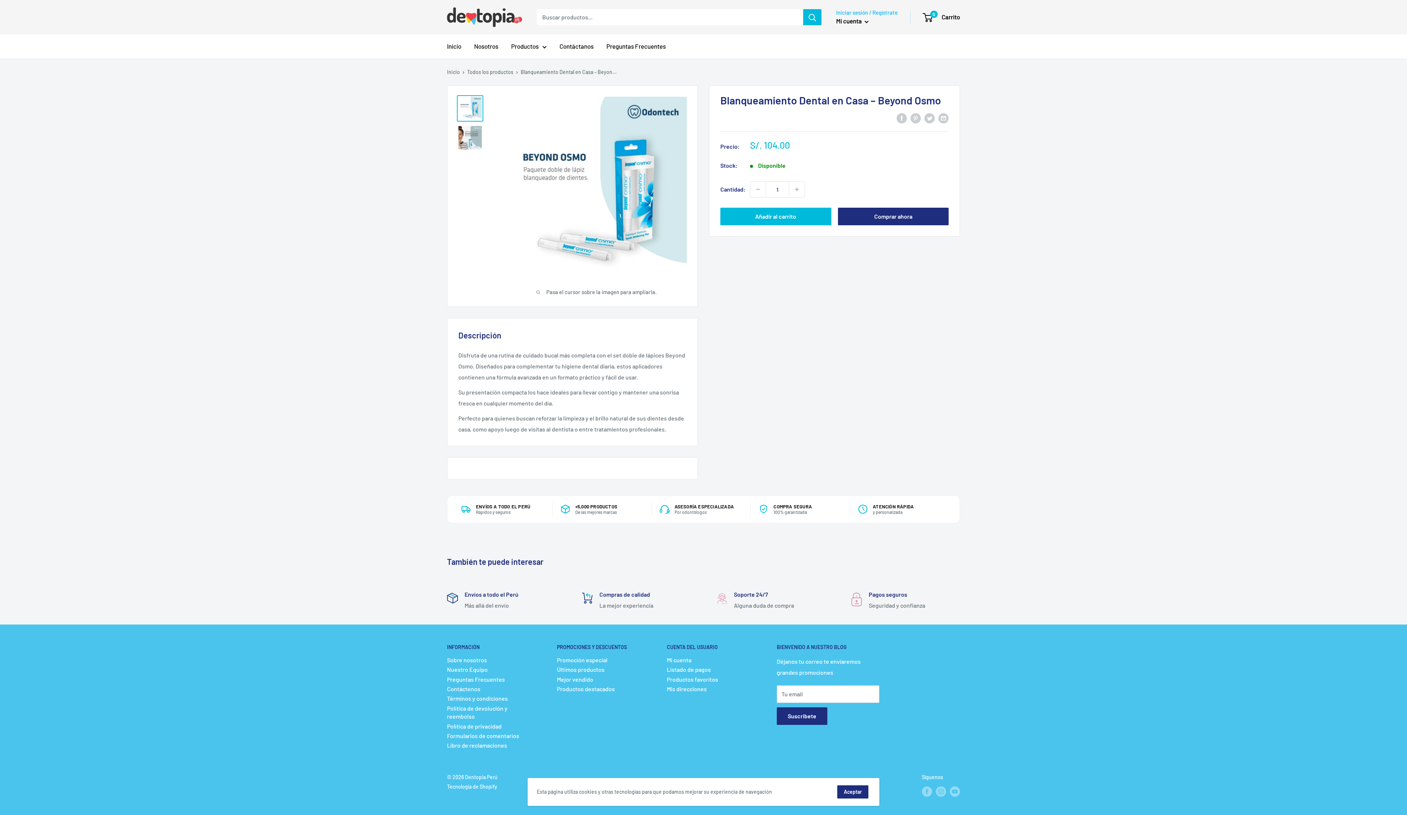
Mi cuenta (849, 21)
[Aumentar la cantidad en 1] (797, 189)
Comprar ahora (893, 216)
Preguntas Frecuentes (636, 46)
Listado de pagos (689, 669)
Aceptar (853, 792)
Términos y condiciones (477, 698)
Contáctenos (463, 688)
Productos (525, 46)
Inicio (454, 46)
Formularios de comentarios (483, 735)
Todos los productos (490, 72)
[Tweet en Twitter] (929, 118)
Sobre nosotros (467, 659)
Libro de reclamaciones (477, 745)
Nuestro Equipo (467, 669)
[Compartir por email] (943, 118)
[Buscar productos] (812, 17)
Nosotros (486, 46)
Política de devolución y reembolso (477, 712)
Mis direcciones (687, 688)
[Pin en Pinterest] (916, 118)
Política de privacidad (474, 726)
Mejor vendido (575, 679)
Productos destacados (586, 688)
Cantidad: (733, 189)
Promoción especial (582, 659)
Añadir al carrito (775, 216)
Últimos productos (581, 669)
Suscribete (802, 715)
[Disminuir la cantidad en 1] (758, 189)
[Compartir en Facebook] (902, 118)
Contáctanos (577, 46)
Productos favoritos (692, 679)
